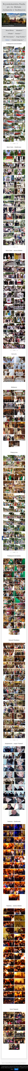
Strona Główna (10, 30)
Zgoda (16, 1069)
